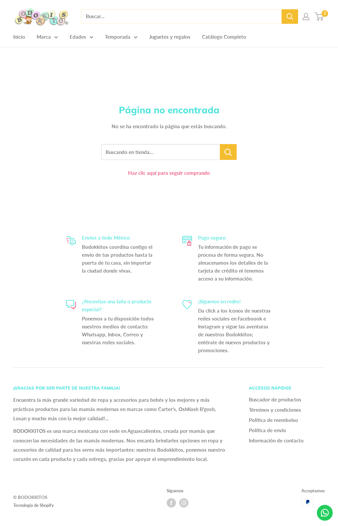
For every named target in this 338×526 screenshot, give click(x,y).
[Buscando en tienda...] (228, 152)
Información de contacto (276, 440)
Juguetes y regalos (169, 37)
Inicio (19, 37)
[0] (319, 16)
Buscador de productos (275, 399)
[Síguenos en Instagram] (183, 502)
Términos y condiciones (275, 410)
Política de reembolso (273, 420)
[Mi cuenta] (306, 16)
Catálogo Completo (224, 37)
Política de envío (267, 430)
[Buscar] (290, 16)
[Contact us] (325, 513)
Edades (78, 37)
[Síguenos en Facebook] (171, 502)
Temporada (117, 37)
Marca (44, 37)
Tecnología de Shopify (33, 505)
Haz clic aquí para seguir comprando (169, 173)
